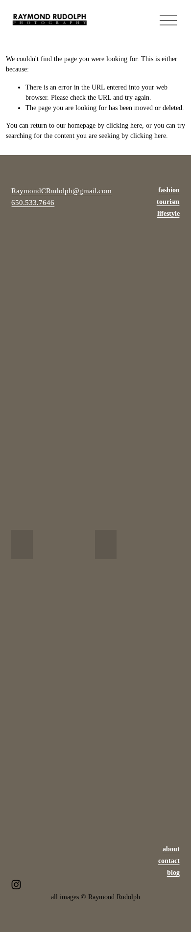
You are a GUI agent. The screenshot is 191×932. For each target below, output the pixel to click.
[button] (22, 544)
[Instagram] (16, 884)
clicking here (124, 125)
